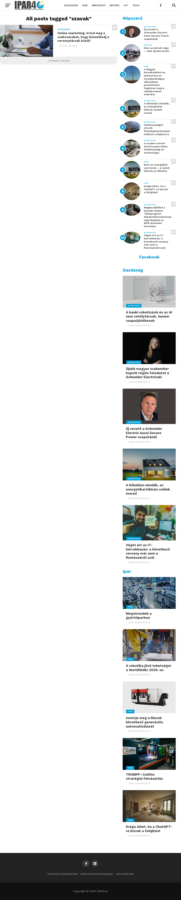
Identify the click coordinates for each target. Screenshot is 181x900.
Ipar (84, 5)
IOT (126, 5)
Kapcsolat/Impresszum (62, 874)
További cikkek (59, 60)
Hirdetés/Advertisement (96, 874)
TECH (135, 5)
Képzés (114, 5)
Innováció (98, 5)
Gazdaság (71, 5)
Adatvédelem (125, 874)
